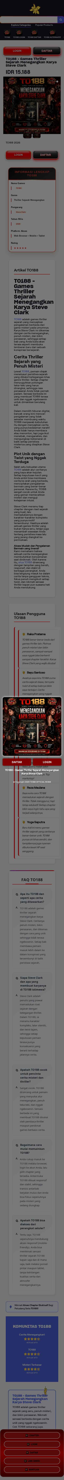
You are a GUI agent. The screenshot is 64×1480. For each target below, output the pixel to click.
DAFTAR (17, 762)
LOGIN (47, 762)
